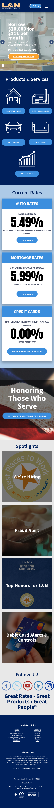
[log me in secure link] (16, 795)
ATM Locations (16, 735)
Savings (37, 733)
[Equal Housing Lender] (21, 795)
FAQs (37, 741)
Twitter (17, 685)
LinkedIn (38, 685)
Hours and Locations (16, 733)
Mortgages (37, 730)
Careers (37, 739)
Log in (35, 6)
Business (37, 735)
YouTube (28, 685)
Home (17, 730)
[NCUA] (32, 795)
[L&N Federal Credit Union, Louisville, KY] (13, 6)
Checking (37, 732)
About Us (17, 732)
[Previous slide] (2, 42)
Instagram (49, 685)
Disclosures (37, 737)
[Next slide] (51, 42)
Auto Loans (16, 741)
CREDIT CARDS (40, 142)
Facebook (6, 685)
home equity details (23, 56)
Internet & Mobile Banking (16, 737)
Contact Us (16, 739)
